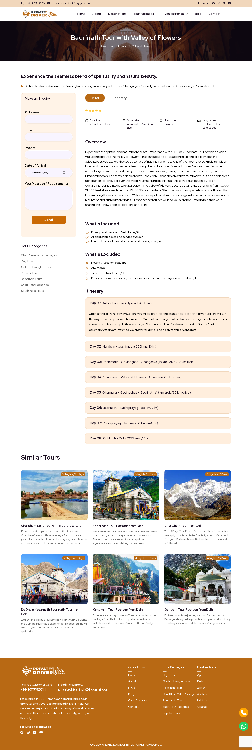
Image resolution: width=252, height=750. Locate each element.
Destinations (117, 14)
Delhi (200, 681)
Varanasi (202, 707)
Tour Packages (143, 14)
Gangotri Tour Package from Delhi (189, 610)
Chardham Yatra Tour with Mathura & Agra (51, 526)
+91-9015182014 (33, 689)
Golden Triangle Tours (36, 267)
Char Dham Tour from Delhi (183, 526)
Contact (214, 14)
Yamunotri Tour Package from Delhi (118, 610)
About (96, 14)
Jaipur (201, 688)
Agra (200, 675)
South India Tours (32, 291)
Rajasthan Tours (31, 279)
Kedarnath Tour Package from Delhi (118, 526)
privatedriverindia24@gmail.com (83, 689)
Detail (95, 98)
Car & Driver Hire (138, 700)
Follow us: (203, 3)
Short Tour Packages (35, 285)
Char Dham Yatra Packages (39, 255)
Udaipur (202, 700)
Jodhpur (202, 694)
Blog (198, 14)
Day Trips (27, 261)
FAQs (131, 688)
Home (81, 14)
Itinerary (120, 98)
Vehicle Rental (174, 14)
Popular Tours (30, 273)
